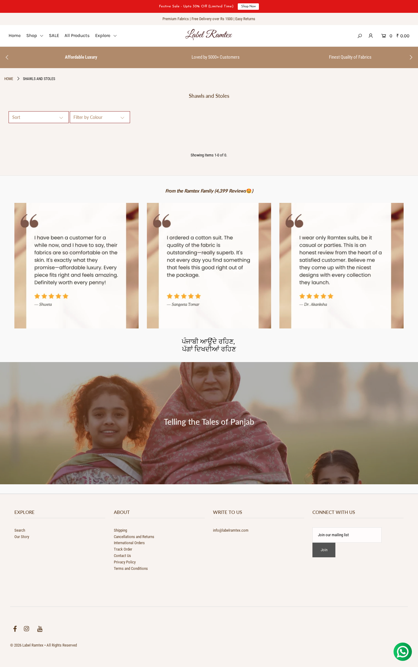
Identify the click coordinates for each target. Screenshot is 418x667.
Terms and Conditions (131, 568)
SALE (54, 35)
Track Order (123, 549)
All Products (77, 35)
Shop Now (248, 6)
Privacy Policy (125, 562)
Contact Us (122, 555)
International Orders (129, 543)
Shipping (120, 530)
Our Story (21, 536)
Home (15, 35)
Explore (103, 35)
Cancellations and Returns (134, 536)
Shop (32, 35)
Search (19, 530)
